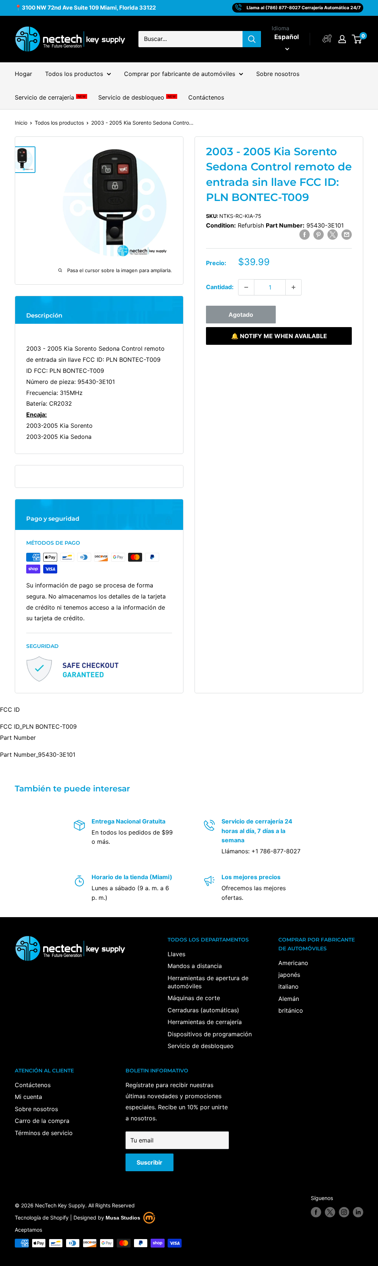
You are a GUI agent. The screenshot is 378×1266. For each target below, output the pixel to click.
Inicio (21, 122)
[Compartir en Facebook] (304, 234)
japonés (289, 974)
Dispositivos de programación (210, 1034)
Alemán (288, 998)
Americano (293, 963)
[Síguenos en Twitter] (330, 1212)
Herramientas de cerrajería (205, 1022)
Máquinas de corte (194, 998)
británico (290, 1010)
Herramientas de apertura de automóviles (208, 982)
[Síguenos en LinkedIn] (358, 1212)
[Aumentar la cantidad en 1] (293, 287)
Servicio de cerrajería (50, 97)
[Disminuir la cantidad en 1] (246, 287)
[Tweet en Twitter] (332, 234)
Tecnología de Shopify (42, 1217)
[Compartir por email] (346, 234)
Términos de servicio (44, 1133)
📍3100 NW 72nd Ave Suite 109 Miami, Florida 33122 (85, 7)
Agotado (240, 314)
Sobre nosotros (277, 73)
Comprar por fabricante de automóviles (179, 73)
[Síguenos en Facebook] (316, 1212)
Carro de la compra (42, 1120)
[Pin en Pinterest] (318, 234)
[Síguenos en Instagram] (344, 1212)
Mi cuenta (28, 1096)
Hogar (23, 73)
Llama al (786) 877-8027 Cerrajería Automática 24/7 (304, 7)
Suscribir (149, 1162)
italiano (288, 986)
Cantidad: (220, 287)
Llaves (176, 954)
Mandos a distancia (195, 966)
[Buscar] (252, 39)
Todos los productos (74, 73)
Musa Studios (123, 1218)
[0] (357, 39)
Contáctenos (206, 97)
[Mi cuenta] (327, 39)
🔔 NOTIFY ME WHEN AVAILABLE (279, 336)
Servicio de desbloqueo (136, 97)
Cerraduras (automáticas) (203, 1010)
